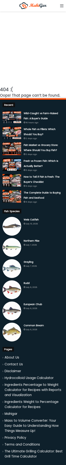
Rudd (27, 283)
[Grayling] (12, 268)
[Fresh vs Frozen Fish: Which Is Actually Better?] (12, 164)
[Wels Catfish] (12, 226)
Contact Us (14, 364)
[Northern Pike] (12, 247)
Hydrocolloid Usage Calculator (29, 378)
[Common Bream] (12, 332)
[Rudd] (12, 289)
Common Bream (34, 325)
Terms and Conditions (22, 444)
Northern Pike (31, 240)
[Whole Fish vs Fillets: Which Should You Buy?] (12, 132)
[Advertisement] (33, 48)
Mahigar (11, 413)
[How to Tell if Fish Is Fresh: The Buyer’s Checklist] (12, 180)
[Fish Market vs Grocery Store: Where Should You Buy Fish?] (12, 148)
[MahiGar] (33, 5)
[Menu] (61, 7)
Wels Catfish (31, 219)
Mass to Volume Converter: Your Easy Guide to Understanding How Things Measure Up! (32, 425)
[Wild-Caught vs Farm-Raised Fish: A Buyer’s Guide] (12, 117)
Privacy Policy (15, 437)
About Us (12, 357)
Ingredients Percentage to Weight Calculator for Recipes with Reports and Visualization (33, 389)
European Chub (33, 304)
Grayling (28, 262)
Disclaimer (13, 371)
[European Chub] (12, 311)
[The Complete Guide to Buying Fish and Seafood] (12, 196)
